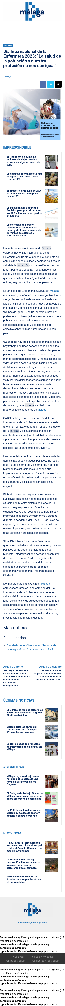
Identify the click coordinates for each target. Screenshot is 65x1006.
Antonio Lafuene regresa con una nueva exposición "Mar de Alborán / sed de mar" (48, 675)
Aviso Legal (18, 956)
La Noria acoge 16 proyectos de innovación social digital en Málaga (24, 746)
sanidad (14, 431)
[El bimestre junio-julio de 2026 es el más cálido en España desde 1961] (51, 196)
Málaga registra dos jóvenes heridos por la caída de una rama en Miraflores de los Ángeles (23, 780)
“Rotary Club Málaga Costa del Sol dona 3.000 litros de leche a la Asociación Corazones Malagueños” (16, 678)
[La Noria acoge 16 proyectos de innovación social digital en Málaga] (51, 749)
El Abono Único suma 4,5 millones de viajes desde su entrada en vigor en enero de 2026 (23, 161)
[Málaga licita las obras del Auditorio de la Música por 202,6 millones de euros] (51, 732)
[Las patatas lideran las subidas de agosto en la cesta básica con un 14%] (51, 179)
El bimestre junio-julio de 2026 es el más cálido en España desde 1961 (24, 193)
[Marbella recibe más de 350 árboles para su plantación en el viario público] (51, 882)
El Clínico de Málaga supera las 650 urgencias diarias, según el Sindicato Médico (25, 712)
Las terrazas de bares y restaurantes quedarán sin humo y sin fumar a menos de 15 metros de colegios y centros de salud (24, 230)
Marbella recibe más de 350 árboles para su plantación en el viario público (24, 879)
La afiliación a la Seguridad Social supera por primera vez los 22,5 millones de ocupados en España (24, 212)
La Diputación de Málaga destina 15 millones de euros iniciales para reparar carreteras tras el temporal (23, 864)
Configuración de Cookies (46, 960)
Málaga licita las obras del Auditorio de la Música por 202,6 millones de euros (22, 729)
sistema (29, 405)
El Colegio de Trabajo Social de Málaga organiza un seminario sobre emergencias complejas (25, 795)
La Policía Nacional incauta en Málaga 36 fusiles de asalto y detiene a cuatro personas (24, 812)
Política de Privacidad (42, 956)
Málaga (46, 248)
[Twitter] (50, 84)
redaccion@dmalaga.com (32, 922)
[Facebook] (43, 84)
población (23, 265)
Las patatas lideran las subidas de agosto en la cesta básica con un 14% (24, 176)
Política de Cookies (16, 960)
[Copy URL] (58, 84)
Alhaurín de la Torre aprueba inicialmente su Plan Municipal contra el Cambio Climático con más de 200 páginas (25, 847)
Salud (8, 45)
